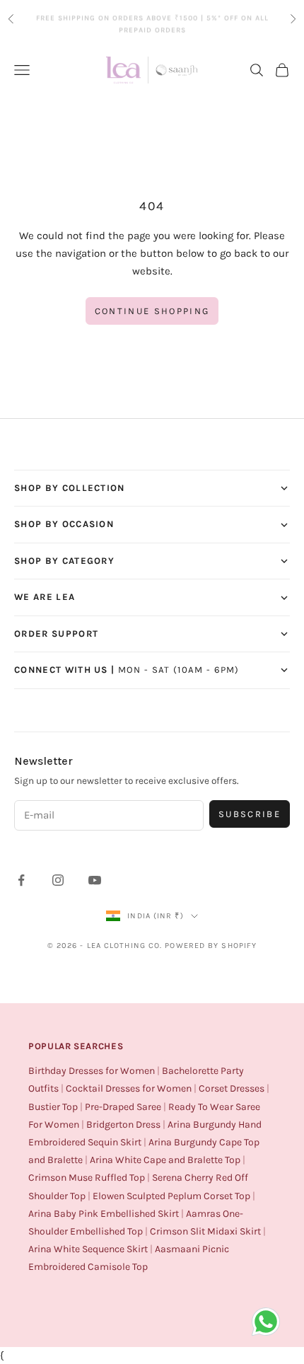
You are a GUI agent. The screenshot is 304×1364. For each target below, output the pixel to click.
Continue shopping (152, 311)
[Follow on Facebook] (21, 880)
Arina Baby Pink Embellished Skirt (103, 1214)
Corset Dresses (231, 1088)
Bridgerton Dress (123, 1125)
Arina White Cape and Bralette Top (165, 1160)
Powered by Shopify (211, 945)
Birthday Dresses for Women (91, 1071)
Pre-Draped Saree (123, 1107)
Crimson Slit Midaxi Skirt (205, 1231)
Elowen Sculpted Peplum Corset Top (171, 1196)
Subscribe (249, 814)
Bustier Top (53, 1107)
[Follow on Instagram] (58, 880)
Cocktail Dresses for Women (129, 1088)
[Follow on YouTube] (95, 880)
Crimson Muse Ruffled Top (86, 1178)
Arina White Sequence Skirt (88, 1249)
